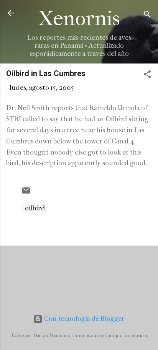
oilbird (35, 208)
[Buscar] (147, 15)
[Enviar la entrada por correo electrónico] (26, 193)
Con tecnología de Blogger (84, 319)
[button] (147, 75)
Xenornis (79, 19)
